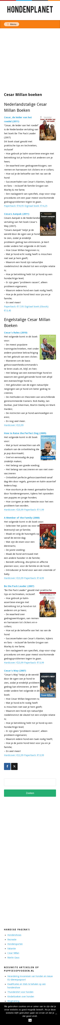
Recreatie (11, 939)
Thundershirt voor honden (20, 992)
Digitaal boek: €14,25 (35, 205)
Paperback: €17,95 (14, 306)
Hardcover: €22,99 (14, 755)
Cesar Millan (13, 953)
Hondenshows (14, 935)
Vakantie (11, 948)
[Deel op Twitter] (14, 766)
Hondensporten (15, 944)
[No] (56, 1013)
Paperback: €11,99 (34, 509)
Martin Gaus (13, 957)
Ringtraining (13, 1001)
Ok (30, 1020)
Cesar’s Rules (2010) (15, 332)
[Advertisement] (30, 60)
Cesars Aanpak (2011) (16, 214)
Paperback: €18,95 (14, 205)
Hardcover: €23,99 (14, 425)
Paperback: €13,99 (34, 662)
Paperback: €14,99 (34, 578)
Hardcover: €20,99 (14, 509)
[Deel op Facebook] (7, 766)
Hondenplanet (30, 10)
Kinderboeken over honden (20, 996)
